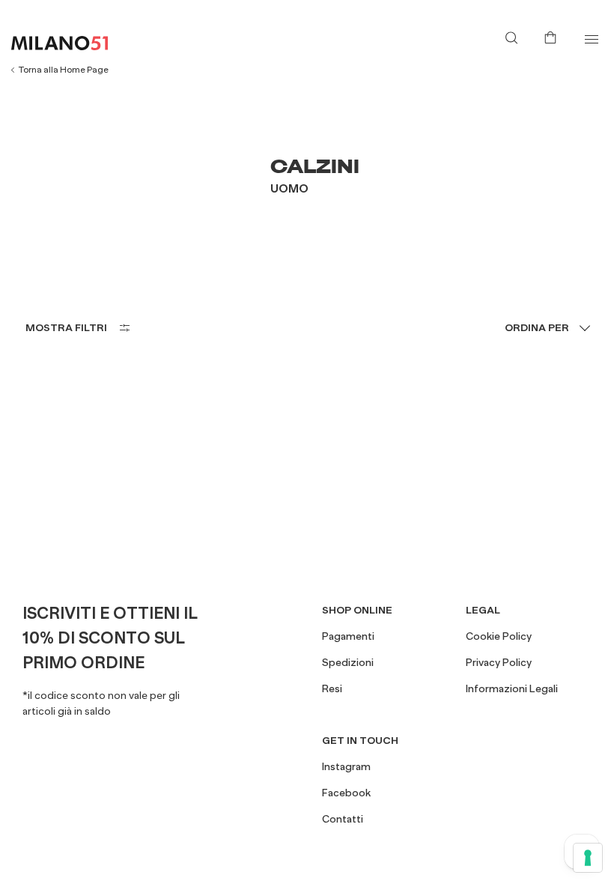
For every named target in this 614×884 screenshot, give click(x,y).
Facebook (346, 793)
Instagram (346, 766)
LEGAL (483, 610)
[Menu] (591, 39)
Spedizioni (348, 662)
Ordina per (537, 327)
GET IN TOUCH (360, 740)
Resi (332, 688)
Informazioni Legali (512, 688)
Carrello (553, 36)
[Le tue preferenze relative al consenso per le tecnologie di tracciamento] (588, 858)
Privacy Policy (499, 662)
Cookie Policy (499, 636)
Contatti (342, 819)
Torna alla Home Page (64, 69)
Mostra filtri (66, 327)
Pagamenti (348, 636)
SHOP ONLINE (357, 610)
